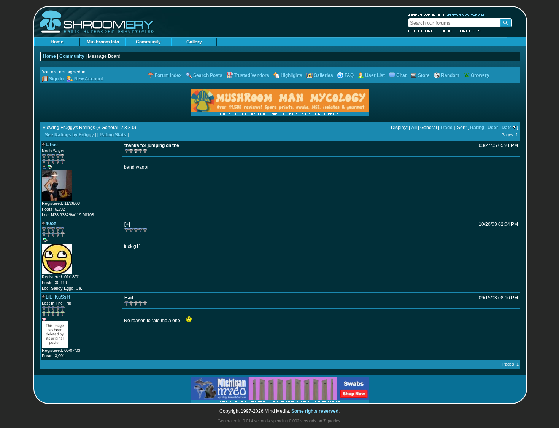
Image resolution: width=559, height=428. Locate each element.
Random (450, 75)
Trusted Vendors (251, 75)
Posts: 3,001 (53, 355)
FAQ (349, 75)
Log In (446, 31)
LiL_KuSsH (58, 297)
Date (507, 127)
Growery (480, 75)
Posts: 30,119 (54, 282)
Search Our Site (424, 14)
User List (375, 75)
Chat (401, 75)
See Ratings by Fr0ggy (69, 134)
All (414, 127)
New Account (420, 31)
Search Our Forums (465, 14)
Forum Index (168, 75)
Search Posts (207, 75)
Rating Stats (113, 134)
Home (57, 42)
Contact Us (470, 31)
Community (148, 42)
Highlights (291, 75)
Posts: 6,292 (53, 209)
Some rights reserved (314, 411)
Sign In (56, 78)
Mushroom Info (103, 42)
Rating (477, 127)
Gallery (194, 42)
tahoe (52, 144)
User (493, 127)
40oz (51, 223)
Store (424, 75)
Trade (446, 127)
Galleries (323, 75)
